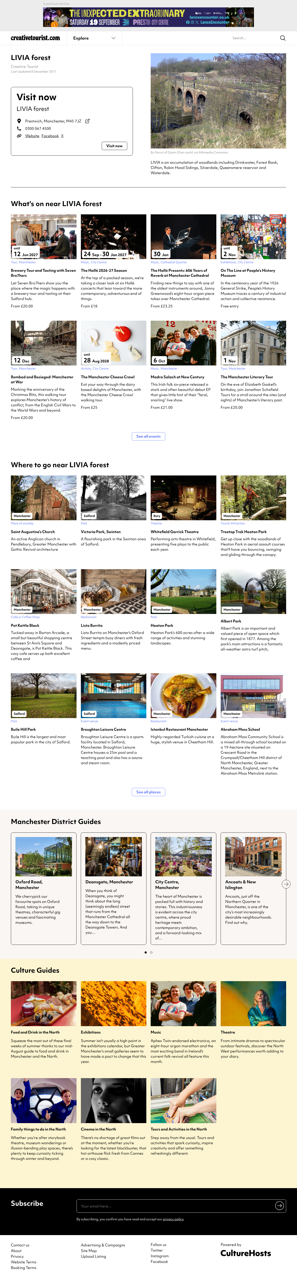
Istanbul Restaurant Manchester (179, 729)
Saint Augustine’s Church (33, 531)
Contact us (20, 1245)
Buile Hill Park (23, 729)
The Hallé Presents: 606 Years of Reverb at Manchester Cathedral (180, 273)
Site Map (89, 1251)
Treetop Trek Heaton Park (244, 531)
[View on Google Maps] (87, 121)
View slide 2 (151, 952)
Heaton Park (162, 625)
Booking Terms (23, 1268)
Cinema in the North (98, 1129)
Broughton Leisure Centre (103, 729)
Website (32, 135)
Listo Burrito (92, 625)
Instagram (160, 1256)
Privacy (17, 1256)
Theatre (228, 1032)
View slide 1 (146, 952)
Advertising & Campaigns (103, 1245)
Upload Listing (93, 1256)
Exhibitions (91, 1032)
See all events (148, 436)
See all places (148, 791)
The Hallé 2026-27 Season (104, 270)
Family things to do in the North (38, 1129)
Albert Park (231, 621)
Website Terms (23, 1262)
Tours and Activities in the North (179, 1129)
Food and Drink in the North (35, 1032)
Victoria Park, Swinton (101, 531)
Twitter (157, 1250)
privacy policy (173, 1219)
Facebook (50, 135)
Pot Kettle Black (25, 625)
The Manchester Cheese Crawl (108, 376)
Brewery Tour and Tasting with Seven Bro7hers (43, 273)
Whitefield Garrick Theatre (175, 531)
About (16, 1251)
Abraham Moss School (240, 729)
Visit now (114, 145)
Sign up (280, 1205)
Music (156, 1032)
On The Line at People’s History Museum (248, 273)
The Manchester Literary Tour (247, 376)
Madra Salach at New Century (177, 376)
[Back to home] (35, 39)
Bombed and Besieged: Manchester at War (42, 379)
